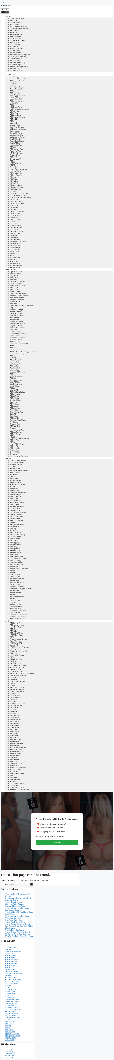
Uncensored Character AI (19, 344)
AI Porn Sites (14, 504)
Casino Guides (10, 955)
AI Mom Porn (15, 518)
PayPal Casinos (10, 1016)
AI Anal (12, 571)
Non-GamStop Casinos (13, 1010)
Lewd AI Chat (15, 585)
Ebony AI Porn (15, 735)
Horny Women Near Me (18, 26)
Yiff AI (12, 486)
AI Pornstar (14, 567)
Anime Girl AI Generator (18, 512)
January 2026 (10, 1053)
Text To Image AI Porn (18, 195)
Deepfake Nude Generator (19, 492)
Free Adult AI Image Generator (21, 354)
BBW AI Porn (15, 575)
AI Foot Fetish (15, 472)
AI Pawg (13, 528)
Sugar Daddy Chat (16, 34)
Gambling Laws (11, 977)
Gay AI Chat (14, 362)
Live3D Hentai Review (18, 460)
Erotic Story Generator (18, 767)
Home (7, 16)
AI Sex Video (14, 183)
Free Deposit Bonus (12, 910)
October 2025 (10, 1055)
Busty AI (13, 685)
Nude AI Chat (15, 302)
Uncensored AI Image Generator (21, 306)
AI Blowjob (14, 237)
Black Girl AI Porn (16, 412)
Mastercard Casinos (12, 1002)
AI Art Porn (14, 113)
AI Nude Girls (15, 239)
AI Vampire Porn (16, 173)
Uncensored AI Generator (19, 456)
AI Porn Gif (14, 446)
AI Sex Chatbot (15, 360)
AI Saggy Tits (15, 426)
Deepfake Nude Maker (18, 420)
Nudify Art (13, 713)
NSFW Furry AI (15, 358)
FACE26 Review (16, 671)
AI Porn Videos (15, 605)
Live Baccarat (10, 991)
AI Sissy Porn (15, 697)
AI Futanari (14, 278)
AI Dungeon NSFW (17, 81)
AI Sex (12, 442)
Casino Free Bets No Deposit (15, 922)
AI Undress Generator (17, 117)
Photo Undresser (15, 641)
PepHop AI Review (17, 506)
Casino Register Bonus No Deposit (17, 924)
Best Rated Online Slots (13, 920)
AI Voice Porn (15, 147)
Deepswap (13, 402)
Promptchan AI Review (18, 286)
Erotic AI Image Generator (19, 639)
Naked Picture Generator (18, 169)
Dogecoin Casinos (11, 971)
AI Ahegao (14, 207)
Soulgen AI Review (17, 524)
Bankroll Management (13, 951)
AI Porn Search (15, 496)
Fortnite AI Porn (15, 151)
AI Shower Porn (15, 721)
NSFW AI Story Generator (19, 647)
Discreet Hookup (16, 59)
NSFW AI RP (15, 693)
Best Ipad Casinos (11, 900)
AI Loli (12, 356)
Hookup (8, 985)
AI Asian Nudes (15, 753)
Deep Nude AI (15, 717)
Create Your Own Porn (18, 783)
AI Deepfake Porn (16, 743)
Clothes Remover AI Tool (19, 651)
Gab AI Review (15, 336)
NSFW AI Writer (16, 464)
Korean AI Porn (15, 769)
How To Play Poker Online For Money (19, 936)
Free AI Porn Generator (18, 211)
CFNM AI (13, 709)
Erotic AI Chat (15, 424)
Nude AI (13, 781)
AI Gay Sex (14, 699)
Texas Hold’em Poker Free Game (17, 908)
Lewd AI (13, 476)
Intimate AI (14, 645)
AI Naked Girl (15, 723)
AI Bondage (14, 406)
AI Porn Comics (15, 312)
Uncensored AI (15, 508)
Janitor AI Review (16, 97)
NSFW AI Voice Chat (17, 703)
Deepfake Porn (15, 677)
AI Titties (13, 657)
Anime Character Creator (18, 747)
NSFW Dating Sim (16, 751)
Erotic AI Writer (15, 292)
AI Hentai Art (14, 217)
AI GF (12, 121)
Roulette (8, 1020)
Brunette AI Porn (16, 380)
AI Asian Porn (15, 177)
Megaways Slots (11, 1004)
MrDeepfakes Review (17, 137)
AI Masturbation (15, 213)
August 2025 (9, 1057)
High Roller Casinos (12, 981)
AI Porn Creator (15, 434)
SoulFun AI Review (17, 687)
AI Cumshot (14, 366)
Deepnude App (15, 131)
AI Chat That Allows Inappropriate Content (25, 352)
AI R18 (12, 629)
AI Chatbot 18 (15, 755)
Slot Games (9, 1030)
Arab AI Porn (14, 410)
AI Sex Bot (14, 181)
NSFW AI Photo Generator (19, 296)
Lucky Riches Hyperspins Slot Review (19, 898)
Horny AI (13, 223)
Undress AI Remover (17, 324)
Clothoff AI (14, 103)
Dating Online (10, 969)
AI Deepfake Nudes (17, 619)
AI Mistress (14, 661)
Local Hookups (15, 22)
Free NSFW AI (15, 663)
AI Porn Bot (14, 761)
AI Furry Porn (15, 408)
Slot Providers (10, 1032)
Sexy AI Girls (14, 452)
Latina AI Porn (15, 601)
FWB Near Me (15, 61)
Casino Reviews (11, 963)
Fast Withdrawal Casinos (14, 973)
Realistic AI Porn (16, 749)
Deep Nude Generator (17, 95)
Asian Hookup (15, 44)
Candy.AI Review (16, 143)
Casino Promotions (12, 959)
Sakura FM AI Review (18, 334)
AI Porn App (14, 581)
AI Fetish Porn (15, 233)
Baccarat (8, 949)
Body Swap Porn (16, 364)
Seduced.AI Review (17, 87)
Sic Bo (7, 1028)
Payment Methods (11, 1014)
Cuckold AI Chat (16, 99)
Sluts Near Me (15, 42)
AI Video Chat (15, 510)
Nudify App (14, 77)
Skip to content (6, 2)
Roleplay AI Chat (16, 314)
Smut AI (13, 414)
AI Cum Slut (14, 526)
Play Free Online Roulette (14, 904)
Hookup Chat (14, 46)
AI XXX (13, 541)
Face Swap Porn (15, 725)
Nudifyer (13, 85)
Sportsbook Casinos (12, 1034)
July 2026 (8, 1049)
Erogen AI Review (16, 326)
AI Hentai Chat (15, 719)
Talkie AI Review (16, 284)
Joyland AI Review (16, 272)
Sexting (8, 458)
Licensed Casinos (11, 989)
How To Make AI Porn (18, 559)
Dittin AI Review (16, 332)
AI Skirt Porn (14, 251)
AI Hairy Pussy (15, 739)
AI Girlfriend (14, 398)
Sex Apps (8, 1024)
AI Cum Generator (16, 432)
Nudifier (13, 701)
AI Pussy (13, 388)
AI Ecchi (13, 348)
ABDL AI (13, 157)
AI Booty (13, 522)
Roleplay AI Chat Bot (17, 484)
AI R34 (12, 105)
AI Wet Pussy (14, 404)
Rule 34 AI (14, 261)
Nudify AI (13, 191)
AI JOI (12, 165)
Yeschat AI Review (16, 350)
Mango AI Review (16, 135)
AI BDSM (13, 179)
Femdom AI (14, 422)
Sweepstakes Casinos (12, 1036)
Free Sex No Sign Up (17, 63)
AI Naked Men (15, 318)
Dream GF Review (16, 133)
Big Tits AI (14, 771)
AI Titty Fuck (14, 199)
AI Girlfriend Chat (16, 565)
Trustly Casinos (10, 1038)
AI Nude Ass (14, 209)
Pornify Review (15, 669)
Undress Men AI (15, 171)
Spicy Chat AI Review (18, 689)
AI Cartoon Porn (16, 185)
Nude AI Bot (14, 531)
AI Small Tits (14, 737)
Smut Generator (15, 533)
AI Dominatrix (15, 745)
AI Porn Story (15, 539)
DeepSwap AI (15, 247)
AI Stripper (14, 733)
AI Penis (13, 683)
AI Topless (13, 729)
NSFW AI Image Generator (19, 438)
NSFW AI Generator (17, 617)
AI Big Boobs (15, 549)
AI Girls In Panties (16, 201)
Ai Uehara (13, 474)
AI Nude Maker (15, 715)
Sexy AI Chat (14, 276)
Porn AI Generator (16, 520)
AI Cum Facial (15, 263)
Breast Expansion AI (17, 691)
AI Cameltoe (14, 235)
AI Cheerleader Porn (17, 579)
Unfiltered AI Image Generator (20, 589)
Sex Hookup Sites (16, 52)
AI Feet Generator (16, 514)
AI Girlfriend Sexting (17, 535)
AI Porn (12, 775)
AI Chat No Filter (16, 623)
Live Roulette (10, 997)
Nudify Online (15, 257)
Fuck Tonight (14, 30)
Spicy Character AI (16, 267)
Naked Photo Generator (18, 681)
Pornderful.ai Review (17, 338)
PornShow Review (16, 340)
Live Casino (9, 995)
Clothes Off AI (15, 155)
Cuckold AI (14, 167)
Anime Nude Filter (16, 89)
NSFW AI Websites (17, 300)
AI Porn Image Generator (19, 569)
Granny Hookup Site (17, 40)
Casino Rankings (11, 961)
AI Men (12, 346)
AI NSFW (13, 374)
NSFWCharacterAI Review (19, 109)
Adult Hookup (15, 50)
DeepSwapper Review (18, 294)
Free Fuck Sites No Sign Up (20, 54)
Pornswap (13, 653)
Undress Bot (14, 785)
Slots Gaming (10, 928)
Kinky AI (13, 649)
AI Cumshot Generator (18, 241)
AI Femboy (14, 280)
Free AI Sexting (15, 561)
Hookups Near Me (16, 71)
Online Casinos (10, 1012)
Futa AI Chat (14, 290)
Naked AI (13, 330)
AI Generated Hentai (17, 625)
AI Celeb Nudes (15, 243)
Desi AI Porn (14, 450)
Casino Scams (10, 965)
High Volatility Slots (12, 983)
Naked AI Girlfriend (17, 444)
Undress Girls (14, 695)
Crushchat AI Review (17, 282)
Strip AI (12, 308)
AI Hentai (13, 304)
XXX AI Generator (16, 153)
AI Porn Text (14, 498)
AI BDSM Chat (15, 189)
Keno (7, 987)
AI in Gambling (10, 947)
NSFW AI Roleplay (17, 587)
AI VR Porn (14, 555)
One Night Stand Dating (18, 56)
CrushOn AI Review (17, 462)
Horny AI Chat (15, 249)
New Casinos (10, 1006)
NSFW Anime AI (16, 225)
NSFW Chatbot (15, 163)
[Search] (31, 884)
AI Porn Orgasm (15, 175)
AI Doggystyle (15, 543)
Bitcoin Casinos (10, 953)
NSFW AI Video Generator (19, 789)
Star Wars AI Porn (16, 563)
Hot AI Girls (14, 466)
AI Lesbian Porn (15, 593)
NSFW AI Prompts (16, 310)
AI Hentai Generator (17, 298)
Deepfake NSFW (16, 763)
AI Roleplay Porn (16, 659)
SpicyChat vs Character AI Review (22, 673)
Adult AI (13, 599)
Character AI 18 (15, 727)
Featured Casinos (11, 975)
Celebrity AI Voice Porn (18, 615)
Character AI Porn (16, 607)
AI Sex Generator (16, 705)
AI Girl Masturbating (17, 392)
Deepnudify (14, 123)
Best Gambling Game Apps (15, 906)
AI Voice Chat (15, 111)
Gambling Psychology (13, 979)
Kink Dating (14, 24)
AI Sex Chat (14, 396)
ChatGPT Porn (15, 577)
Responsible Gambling (13, 1018)
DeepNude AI (15, 613)
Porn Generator (10, 270)
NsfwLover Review (17, 502)
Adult (7, 945)
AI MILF (13, 573)
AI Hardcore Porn (16, 779)
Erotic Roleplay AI (16, 376)
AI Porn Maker (15, 448)
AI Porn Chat (14, 440)
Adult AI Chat (15, 368)
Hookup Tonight (15, 65)
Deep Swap (14, 416)
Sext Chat (13, 32)
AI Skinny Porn (15, 609)
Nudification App (16, 145)
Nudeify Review (15, 480)
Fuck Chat (13, 20)
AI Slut (12, 637)
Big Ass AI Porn (15, 400)
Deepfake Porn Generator (19, 193)
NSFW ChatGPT (16, 643)
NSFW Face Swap (16, 635)
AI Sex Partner (15, 631)
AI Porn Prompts (16, 101)
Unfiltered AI (14, 229)
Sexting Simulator (16, 468)
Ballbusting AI (15, 490)
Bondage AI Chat (16, 384)
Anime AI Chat (15, 500)
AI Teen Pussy (15, 245)
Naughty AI (14, 83)
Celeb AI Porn (15, 221)
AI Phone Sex (15, 731)
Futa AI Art (14, 288)
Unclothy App (15, 125)
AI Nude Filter (15, 93)
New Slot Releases (12, 1008)
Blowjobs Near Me (16, 48)
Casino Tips (9, 967)
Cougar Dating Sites (17, 18)
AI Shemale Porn (16, 707)
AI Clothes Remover (17, 187)
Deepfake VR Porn (16, 215)
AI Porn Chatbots (16, 219)
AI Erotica (13, 679)
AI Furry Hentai (15, 115)
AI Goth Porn (14, 777)
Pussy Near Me (15, 36)
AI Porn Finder (15, 274)
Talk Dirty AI (14, 757)
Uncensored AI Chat (17, 430)
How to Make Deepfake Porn (20, 197)
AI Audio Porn (15, 342)
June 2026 (9, 1051)
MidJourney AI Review (18, 129)
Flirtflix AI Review (16, 107)
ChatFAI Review (16, 139)
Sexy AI (13, 603)
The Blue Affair (6, 6)
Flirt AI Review (15, 482)
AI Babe (13, 378)
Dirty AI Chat (14, 382)
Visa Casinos (9, 1040)
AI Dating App (15, 547)
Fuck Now (57, 842)
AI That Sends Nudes (17, 203)
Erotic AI (13, 428)
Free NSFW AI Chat (17, 231)
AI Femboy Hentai (16, 633)
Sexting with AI (15, 159)
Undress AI (14, 390)
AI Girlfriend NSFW (17, 583)
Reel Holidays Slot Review (14, 930)
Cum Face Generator (17, 127)
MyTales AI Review (17, 667)
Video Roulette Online (13, 918)
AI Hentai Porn (15, 494)
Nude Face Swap (16, 627)
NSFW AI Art (15, 551)
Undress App (14, 370)
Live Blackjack (10, 993)
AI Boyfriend (14, 741)
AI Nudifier (14, 119)
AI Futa (12, 161)
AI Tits (12, 436)
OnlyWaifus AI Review (18, 665)
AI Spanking (14, 320)
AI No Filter (14, 478)
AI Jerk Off (14, 488)
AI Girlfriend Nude (16, 516)
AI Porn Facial (15, 394)
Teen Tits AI (14, 205)
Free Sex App (14, 69)
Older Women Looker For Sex (20, 28)
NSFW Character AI (17, 553)
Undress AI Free (15, 537)
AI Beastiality (14, 418)
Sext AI (12, 255)
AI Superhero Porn (16, 557)
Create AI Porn (15, 386)
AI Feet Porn (14, 253)
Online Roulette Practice (13, 902)
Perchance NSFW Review (19, 470)
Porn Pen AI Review (17, 316)
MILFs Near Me (15, 38)
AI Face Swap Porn (17, 773)
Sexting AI (13, 454)
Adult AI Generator (16, 265)
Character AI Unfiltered (18, 372)
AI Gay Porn (14, 259)
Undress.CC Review (17, 655)
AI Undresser (14, 759)
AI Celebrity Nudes (17, 597)
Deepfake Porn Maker (17, 787)
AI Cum (13, 595)
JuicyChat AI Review (17, 328)
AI (6, 73)
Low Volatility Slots (12, 999)
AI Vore (12, 91)
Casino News (10, 957)
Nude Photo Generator (18, 611)
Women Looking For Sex (19, 67)
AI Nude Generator (16, 227)
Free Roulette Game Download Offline (19, 926)
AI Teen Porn (14, 591)
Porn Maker (9, 75)
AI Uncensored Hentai (18, 675)
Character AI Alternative (18, 79)
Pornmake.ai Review (17, 141)
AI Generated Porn (16, 149)
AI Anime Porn (15, 545)
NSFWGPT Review (17, 322)
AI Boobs (13, 711)
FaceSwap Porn (15, 765)
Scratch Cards (10, 1022)
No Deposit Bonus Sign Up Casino (17, 934)
